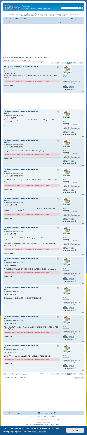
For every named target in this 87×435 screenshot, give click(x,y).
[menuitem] (18, 19)
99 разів (71, 86)
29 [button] (65, 63)
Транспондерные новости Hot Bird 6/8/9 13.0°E (26, 57)
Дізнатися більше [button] (39, 432)
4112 (71, 78)
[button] (52, 63)
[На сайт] (13, 6)
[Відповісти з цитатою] (57, 67)
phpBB (37, 416)
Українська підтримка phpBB (52, 419)
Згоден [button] (75, 430)
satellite (65, 75)
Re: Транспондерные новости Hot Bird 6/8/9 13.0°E (21, 68)
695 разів (71, 87)
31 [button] (72, 63)
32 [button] (75, 63)
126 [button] (80, 63)
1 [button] (58, 63)
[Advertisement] (43, 40)
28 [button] (62, 63)
